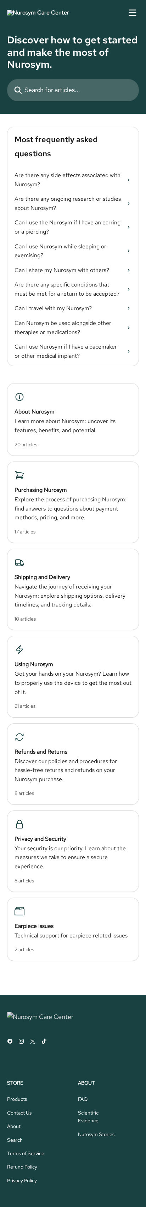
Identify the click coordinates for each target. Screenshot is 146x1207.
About (14, 1126)
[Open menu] (132, 12)
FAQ (83, 1099)
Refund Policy (22, 1167)
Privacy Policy (22, 1180)
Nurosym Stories (96, 1134)
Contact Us (19, 1113)
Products (17, 1099)
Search (15, 1140)
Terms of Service (25, 1153)
